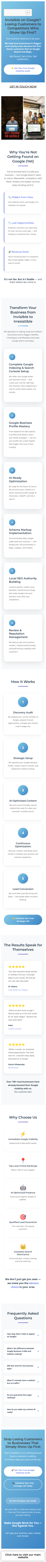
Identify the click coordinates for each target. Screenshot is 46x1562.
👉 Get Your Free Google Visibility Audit (23, 69)
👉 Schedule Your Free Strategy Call (23, 919)
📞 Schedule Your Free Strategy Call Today (23, 1484)
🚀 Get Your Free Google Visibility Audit (23, 1471)
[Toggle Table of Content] (26, 12)
